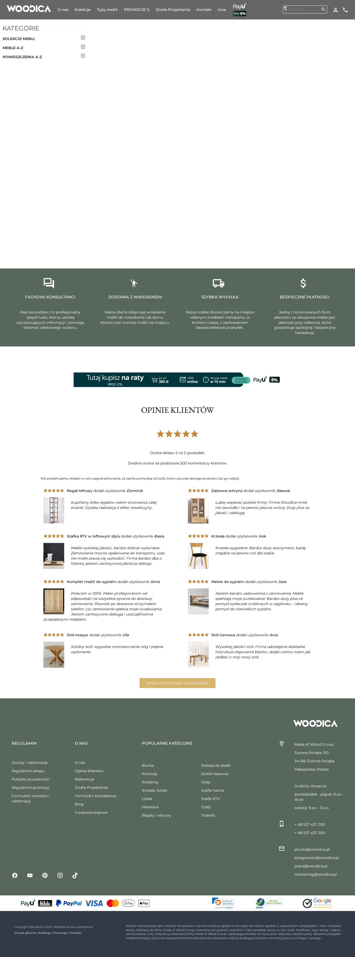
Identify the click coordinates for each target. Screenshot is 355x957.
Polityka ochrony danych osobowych (108, 943)
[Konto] (335, 9)
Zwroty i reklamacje (30, 762)
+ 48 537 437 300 (309, 832)
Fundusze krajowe (91, 812)
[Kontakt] (345, 9)
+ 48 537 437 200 (309, 824)
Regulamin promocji (30, 787)
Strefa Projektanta (91, 787)
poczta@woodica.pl (312, 849)
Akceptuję (310, 896)
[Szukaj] (323, 9)
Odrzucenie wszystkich (315, 912)
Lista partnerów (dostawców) (183, 908)
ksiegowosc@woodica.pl (316, 857)
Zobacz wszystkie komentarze (177, 683)
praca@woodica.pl (310, 866)
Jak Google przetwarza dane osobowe (190, 900)
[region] (177, 914)
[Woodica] (28, 8)
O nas (80, 762)
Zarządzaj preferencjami (315, 930)
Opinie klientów (89, 771)
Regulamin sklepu (28, 771)
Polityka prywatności (31, 779)
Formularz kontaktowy (95, 796)
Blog (79, 804)
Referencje (84, 779)
